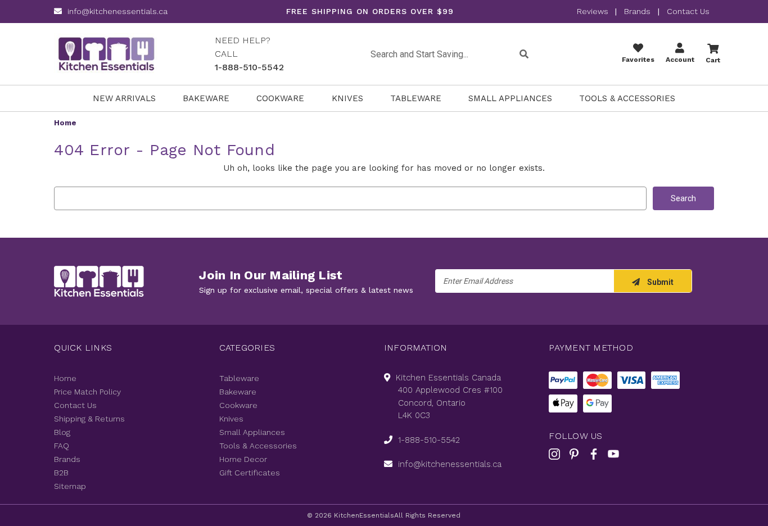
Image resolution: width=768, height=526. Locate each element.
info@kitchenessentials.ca (117, 11)
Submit (659, 282)
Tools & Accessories (627, 98)
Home (65, 378)
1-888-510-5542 (249, 67)
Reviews (594, 11)
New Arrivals (124, 98)
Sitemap (70, 486)
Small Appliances (510, 98)
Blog (62, 432)
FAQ (61, 445)
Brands (637, 11)
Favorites (638, 60)
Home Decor (243, 459)
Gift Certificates (249, 472)
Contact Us (688, 11)
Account (680, 60)
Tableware (415, 98)
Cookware (280, 98)
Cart (713, 60)
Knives (347, 98)
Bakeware (206, 98)
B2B (61, 472)
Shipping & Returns (89, 418)
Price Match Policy (87, 391)
